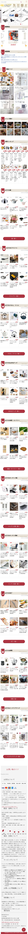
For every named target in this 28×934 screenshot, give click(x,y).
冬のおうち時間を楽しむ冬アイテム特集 (8, 54)
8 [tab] (20, 24)
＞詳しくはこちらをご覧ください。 (10, 806)
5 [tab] (15, 24)
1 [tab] (8, 24)
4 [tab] (13, 24)
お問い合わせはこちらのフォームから (10, 922)
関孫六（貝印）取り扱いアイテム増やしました (9, 59)
